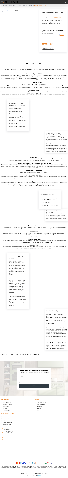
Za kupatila (30, 5)
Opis (46, 17)
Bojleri (24, 5)
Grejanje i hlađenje (17, 5)
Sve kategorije (7, 5)
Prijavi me (34, 385)
